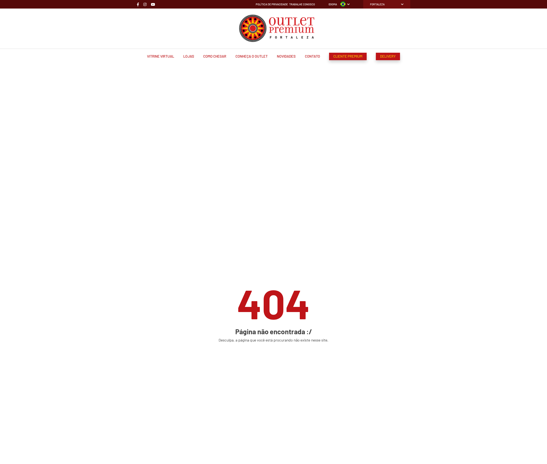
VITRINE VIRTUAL (160, 56)
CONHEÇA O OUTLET (251, 56)
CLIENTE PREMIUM (347, 56)
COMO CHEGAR (214, 56)
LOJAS (188, 56)
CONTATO (312, 56)
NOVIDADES (286, 56)
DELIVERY (388, 56)
